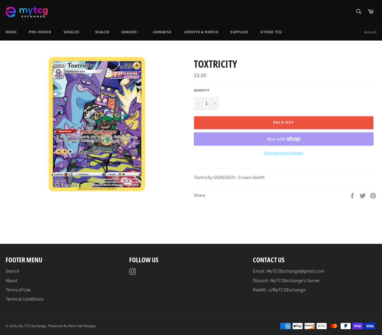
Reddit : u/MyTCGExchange (279, 290)
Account (370, 32)
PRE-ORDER (40, 32)
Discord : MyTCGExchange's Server (286, 280)
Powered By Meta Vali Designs (72, 326)
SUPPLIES (239, 32)
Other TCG (271, 32)
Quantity (201, 90)
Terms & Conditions (24, 299)
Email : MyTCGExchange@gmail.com (288, 271)
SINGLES (72, 32)
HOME (11, 32)
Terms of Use (18, 290)
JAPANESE (161, 32)
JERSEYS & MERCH (200, 32)
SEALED (102, 32)
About (11, 280)
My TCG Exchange (32, 326)
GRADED (129, 32)
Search (12, 271)
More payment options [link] (283, 153)
